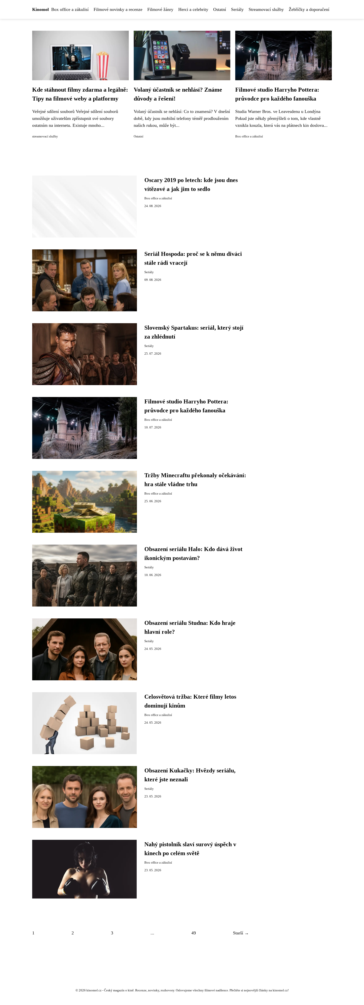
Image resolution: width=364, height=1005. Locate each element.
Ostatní (219, 9)
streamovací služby (45, 136)
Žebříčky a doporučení (309, 9)
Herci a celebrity (193, 9)
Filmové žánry (160, 9)
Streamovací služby (266, 9)
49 (193, 932)
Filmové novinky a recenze (118, 9)
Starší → (241, 932)
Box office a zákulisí (70, 9)
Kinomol (40, 9)
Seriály (237, 9)
